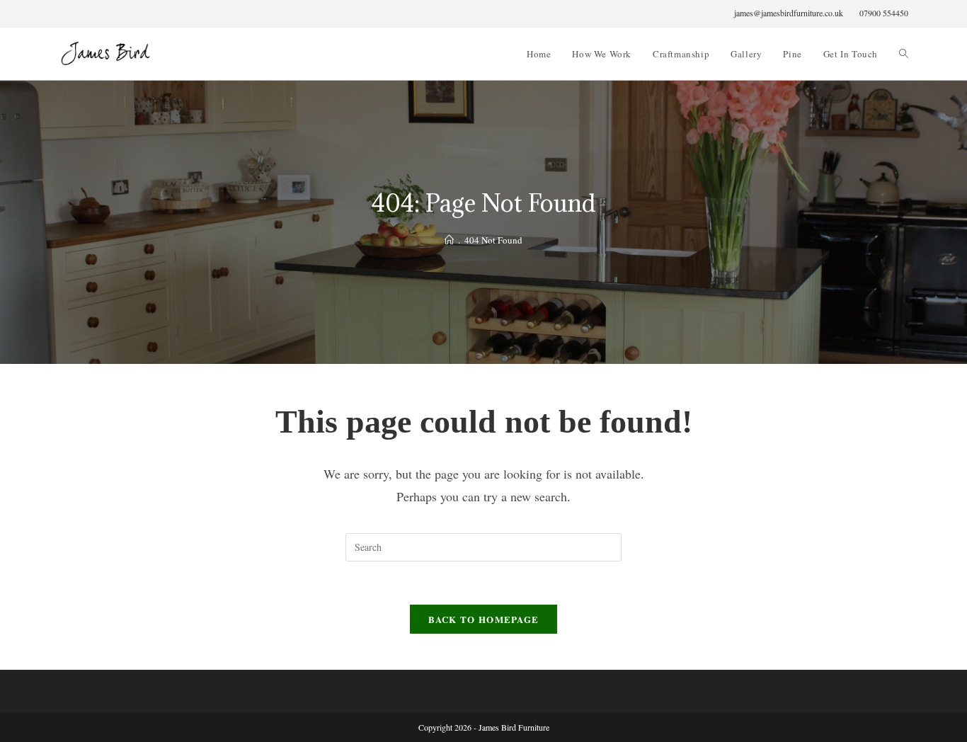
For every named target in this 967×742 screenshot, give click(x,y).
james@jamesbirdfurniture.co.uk (788, 12)
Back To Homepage (483, 619)
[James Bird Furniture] (449, 240)
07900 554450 (883, 12)
